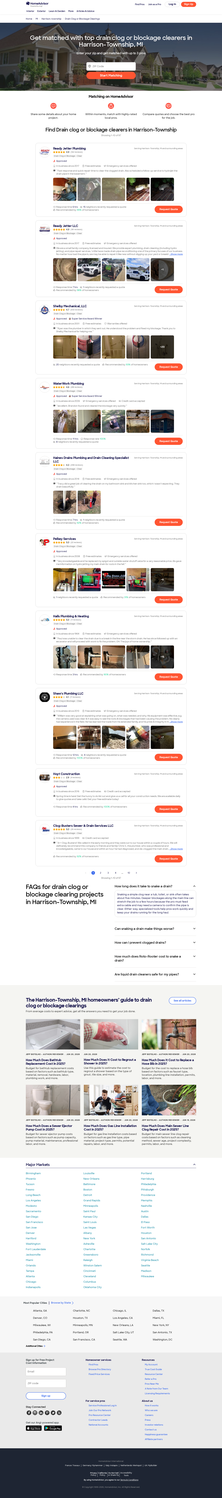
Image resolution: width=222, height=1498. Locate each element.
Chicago (31, 1281)
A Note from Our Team (156, 1388)
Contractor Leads (98, 1420)
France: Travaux (72, 1465)
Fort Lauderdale (36, 1249)
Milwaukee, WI (42, 1325)
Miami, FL (158, 1318)
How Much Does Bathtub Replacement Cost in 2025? (45, 1061)
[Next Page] (136, 873)
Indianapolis (33, 1287)
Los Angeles (33, 1200)
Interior (30, 11)
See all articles (182, 1000)
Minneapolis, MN (83, 1325)
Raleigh (88, 1260)
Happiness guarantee (156, 1434)
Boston (87, 1189)
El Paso (145, 1222)
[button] (64, 189)
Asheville (88, 1243)
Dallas (144, 1216)
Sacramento (33, 1211)
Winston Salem (92, 1265)
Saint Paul (89, 1211)
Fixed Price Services (99, 1374)
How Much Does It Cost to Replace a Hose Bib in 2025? (168, 1061)
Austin (145, 1211)
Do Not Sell (113, 1474)
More (71, 11)
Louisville (89, 1173)
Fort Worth (148, 1227)
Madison (146, 1271)
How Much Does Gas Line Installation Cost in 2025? (110, 1127)
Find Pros (93, 1364)
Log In (172, 4)
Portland (146, 1173)
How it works (151, 1405)
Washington (33, 1243)
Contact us (151, 1429)
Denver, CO (40, 1318)
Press (148, 1420)
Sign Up (188, 4)
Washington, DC (162, 1339)
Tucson (30, 1184)
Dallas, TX (158, 1310)
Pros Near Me (152, 1383)
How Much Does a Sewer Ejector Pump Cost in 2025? (49, 1127)
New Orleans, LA (123, 1325)
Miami (29, 1260)
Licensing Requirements (157, 1393)
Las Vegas (89, 1227)
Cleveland (89, 1276)
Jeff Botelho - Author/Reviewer (44, 1054)
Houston (146, 1233)
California (102, 1474)
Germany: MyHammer (93, 1465)
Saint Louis (90, 1222)
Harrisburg (147, 1178)
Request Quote (168, 209)
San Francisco (34, 1222)
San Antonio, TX (162, 1332)
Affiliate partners (154, 1439)
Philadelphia (148, 1184)
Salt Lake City (149, 1243)
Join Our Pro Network (100, 1410)
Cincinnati (89, 1271)
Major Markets (38, 1164)
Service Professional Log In (103, 1405)
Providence (148, 1195)
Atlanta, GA (40, 1310)
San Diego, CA (42, 1339)
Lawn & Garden (57, 11)
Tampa (30, 1271)
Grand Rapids (91, 1200)
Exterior (41, 11)
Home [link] (29, 18)
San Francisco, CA (84, 1339)
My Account (151, 1364)
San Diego (32, 1216)
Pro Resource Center (100, 1415)
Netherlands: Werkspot (131, 1465)
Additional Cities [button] (34, 1346)
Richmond (147, 1254)
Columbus (89, 1281)
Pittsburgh (147, 1189)
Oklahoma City (92, 1287)
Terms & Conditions (129, 1480)
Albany (87, 1233)
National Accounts (98, 1424)
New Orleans (91, 1178)
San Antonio (148, 1238)
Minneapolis (90, 1205)
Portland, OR (81, 1332)
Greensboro (90, 1254)
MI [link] (37, 18)
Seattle (145, 1265)
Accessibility (126, 1474)
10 (129, 873)
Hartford (31, 1238)
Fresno (30, 1189)
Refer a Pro (150, 1379)
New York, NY (161, 1325)
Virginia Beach (150, 1260)
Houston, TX (80, 1318)
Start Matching (111, 75)
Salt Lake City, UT (123, 1332)
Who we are (151, 1410)
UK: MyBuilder (151, 1465)
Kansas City (90, 1216)
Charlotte (89, 1249)
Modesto (31, 1205)
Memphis (146, 1200)
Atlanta (30, 1276)
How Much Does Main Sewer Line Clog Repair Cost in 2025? (165, 1127)
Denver (30, 1233)
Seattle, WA (120, 1339)
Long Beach (33, 1195)
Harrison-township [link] (51, 18)
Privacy (93, 1474)
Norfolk (145, 1249)
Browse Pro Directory (100, 1369)
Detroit (87, 1195)
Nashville (146, 1205)
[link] (111, 152)
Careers (149, 1415)
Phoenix (31, 1178)
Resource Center (154, 1374)
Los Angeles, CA (123, 1318)
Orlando (31, 1265)
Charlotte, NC (81, 1310)
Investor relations (154, 1424)
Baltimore (89, 1184)
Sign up (45, 1395)
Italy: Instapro (112, 1465)
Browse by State (61, 1302)
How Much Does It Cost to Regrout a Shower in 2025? (110, 1061)
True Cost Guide (153, 1369)
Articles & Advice (85, 11)
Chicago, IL (120, 1310)
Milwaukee (147, 1276)
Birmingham (33, 1173)
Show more (177, 254)
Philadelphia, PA (43, 1332)
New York (89, 1238)
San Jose (31, 1227)
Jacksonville (33, 1254)
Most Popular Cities (35, 1302)
